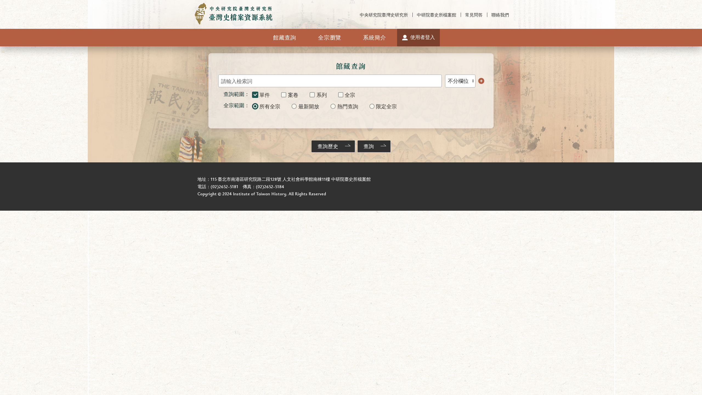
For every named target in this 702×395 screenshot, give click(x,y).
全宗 (350, 94)
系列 (321, 94)
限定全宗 (386, 106)
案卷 (293, 94)
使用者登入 (422, 37)
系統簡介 (374, 37)
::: (3, 5)
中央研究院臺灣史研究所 (384, 15)
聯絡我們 (500, 15)
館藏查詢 (284, 37)
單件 (264, 94)
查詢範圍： (236, 94)
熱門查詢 (347, 106)
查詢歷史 (328, 146)
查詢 (369, 146)
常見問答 (474, 15)
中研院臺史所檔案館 (436, 15)
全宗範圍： (236, 105)
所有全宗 (269, 106)
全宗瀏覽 (329, 37)
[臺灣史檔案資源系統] (234, 14)
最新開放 (308, 106)
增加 (481, 81)
